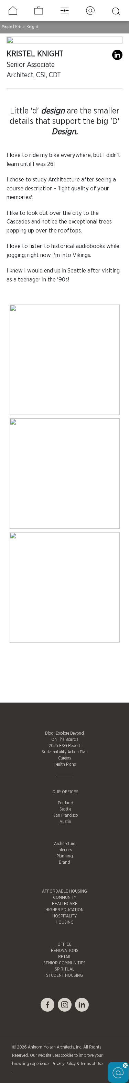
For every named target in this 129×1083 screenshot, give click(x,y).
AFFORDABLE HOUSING (64, 891)
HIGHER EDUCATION (64, 910)
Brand (64, 862)
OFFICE (64, 944)
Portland (65, 803)
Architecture (64, 844)
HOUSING (65, 922)
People (7, 27)
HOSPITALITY (64, 916)
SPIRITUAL (64, 969)
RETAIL (64, 957)
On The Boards (64, 739)
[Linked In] (117, 57)
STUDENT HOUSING (64, 975)
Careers (64, 758)
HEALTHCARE (64, 904)
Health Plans (65, 764)
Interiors (64, 850)
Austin (65, 821)
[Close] (125, 1065)
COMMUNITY (64, 897)
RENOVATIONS (64, 950)
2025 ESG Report (64, 746)
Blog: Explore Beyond (64, 733)
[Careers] (39, 10)
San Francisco (65, 815)
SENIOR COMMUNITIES (64, 963)
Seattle (65, 809)
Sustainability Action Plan (65, 752)
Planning (64, 856)
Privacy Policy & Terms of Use (77, 1064)
